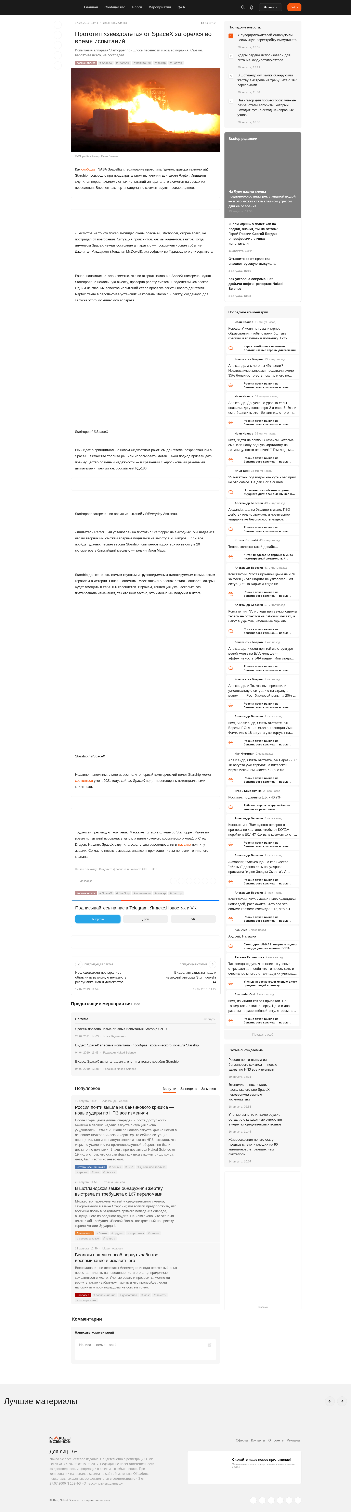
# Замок (101, 1233)
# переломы (136, 1233)
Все (137, 1004)
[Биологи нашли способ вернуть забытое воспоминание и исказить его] (199, 1270)
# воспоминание (104, 1295)
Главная (91, 7)
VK (193, 919)
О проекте (276, 1440)
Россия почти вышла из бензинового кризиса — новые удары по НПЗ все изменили (124, 1110)
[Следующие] (342, 1401)
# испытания (142, 62)
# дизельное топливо (152, 1167)
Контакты (258, 1440)
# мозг (145, 1295)
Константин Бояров (249, 359)
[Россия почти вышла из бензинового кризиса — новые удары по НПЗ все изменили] (199, 1122)
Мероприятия (159, 7)
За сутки (169, 1089)
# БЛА (129, 1167)
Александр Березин (249, 503)
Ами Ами (241, 929)
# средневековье (88, 1238)
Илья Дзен (242, 470)
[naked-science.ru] (298, 1500)
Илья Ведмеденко (115, 22)
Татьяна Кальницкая (249, 957)
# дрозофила (128, 1295)
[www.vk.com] (262, 1500)
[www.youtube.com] (271, 1500)
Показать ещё (262, 1034)
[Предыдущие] (330, 1401)
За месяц (208, 1089)
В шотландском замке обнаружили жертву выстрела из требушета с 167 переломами (119, 1191)
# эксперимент (86, 1300)
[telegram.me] (289, 1500)
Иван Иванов (244, 322)
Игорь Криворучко (248, 790)
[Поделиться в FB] (58, 35)
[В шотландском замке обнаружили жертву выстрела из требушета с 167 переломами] (199, 1203)
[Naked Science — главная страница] (66, 7)
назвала (184, 844)
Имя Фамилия (244, 753)
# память (160, 1295)
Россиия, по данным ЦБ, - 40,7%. (255, 797)
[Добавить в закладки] (58, 25)
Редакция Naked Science (119, 1052)
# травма (109, 1238)
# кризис (82, 1172)
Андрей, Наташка (242, 936)
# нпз (95, 1172)
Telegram (98, 919)
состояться (84, 781)
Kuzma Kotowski (246, 540)
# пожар (160, 62)
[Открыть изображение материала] (145, 110)
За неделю (188, 1089)
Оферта (242, 1440)
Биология (83, 1295)
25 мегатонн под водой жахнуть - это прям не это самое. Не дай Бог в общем (262, 479)
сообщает (89, 169)
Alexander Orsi (245, 994)
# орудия (117, 1233)
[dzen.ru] (280, 1500)
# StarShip (123, 62)
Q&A (181, 7)
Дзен (145, 919)
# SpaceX (106, 62)
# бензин (115, 1167)
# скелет (153, 1233)
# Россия (109, 1172)
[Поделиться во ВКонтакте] (58, 65)
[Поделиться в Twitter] (58, 45)
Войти (294, 7)
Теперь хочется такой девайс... (253, 547)
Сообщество (114, 7)
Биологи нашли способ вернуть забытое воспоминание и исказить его (116, 1257)
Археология (84, 1233)
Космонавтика (86, 62)
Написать (270, 7)
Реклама (293, 1440)
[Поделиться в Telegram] (58, 55)
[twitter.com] (253, 1500)
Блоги (137, 7)
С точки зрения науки (91, 1167)
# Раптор (176, 62)
